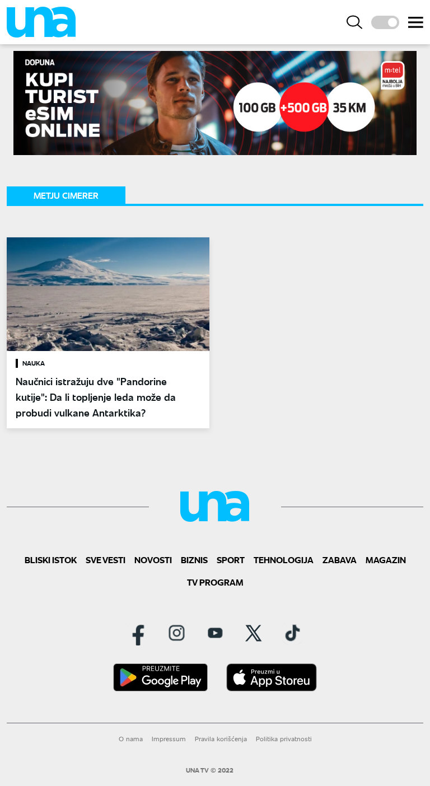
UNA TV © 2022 (209, 770)
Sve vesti (105, 559)
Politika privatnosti (284, 738)
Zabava (339, 559)
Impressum (169, 738)
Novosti (153, 559)
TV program (215, 582)
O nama (131, 738)
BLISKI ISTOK (51, 559)
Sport (231, 559)
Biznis (194, 559)
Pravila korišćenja (221, 738)
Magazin (386, 559)
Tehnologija (284, 559)
